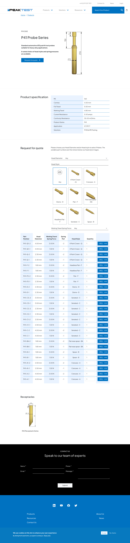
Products (46, 10)
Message (69, 471)
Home (23, 15)
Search (121, 10)
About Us (100, 514)
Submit (65, 485)
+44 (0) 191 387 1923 (85, 3)
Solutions (62, 10)
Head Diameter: (57, 158)
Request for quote (30, 60)
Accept (104, 533)
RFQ (101, 243)
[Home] (21, 10)
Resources (78, 10)
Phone (68, 466)
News (112, 3)
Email (22, 471)
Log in (121, 3)
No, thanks (112, 533)
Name (22, 466)
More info (47, 536)
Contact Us (100, 3)
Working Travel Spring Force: (61, 228)
